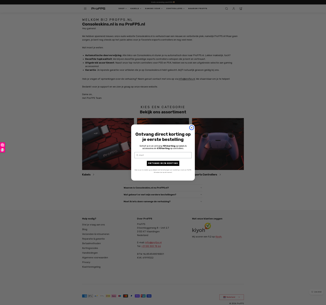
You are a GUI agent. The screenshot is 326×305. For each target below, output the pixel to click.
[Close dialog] (192, 128)
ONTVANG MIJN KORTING (163, 163)
